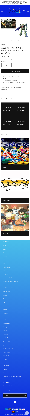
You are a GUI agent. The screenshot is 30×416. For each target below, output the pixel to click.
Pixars (4, 264)
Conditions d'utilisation (9, 278)
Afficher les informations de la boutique (14, 83)
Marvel (4, 253)
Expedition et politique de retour (12, 377)
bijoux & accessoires (8, 345)
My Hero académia (8, 306)
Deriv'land (8, 414)
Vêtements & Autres (8, 349)
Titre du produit (7, 108)
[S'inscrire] (25, 395)
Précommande (6, 323)
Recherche (5, 274)
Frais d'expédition (11, 59)
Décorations (6, 334)
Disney (4, 167)
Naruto (4, 299)
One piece (5, 310)
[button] (2, 11)
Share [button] (4, 93)
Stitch (4, 302)
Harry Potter (6, 292)
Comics (5, 256)
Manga (4, 233)
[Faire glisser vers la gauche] (11, 40)
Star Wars (5, 260)
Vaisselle (5, 331)
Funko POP (6, 200)
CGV (4, 373)
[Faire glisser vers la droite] (18, 40)
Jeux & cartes (6, 341)
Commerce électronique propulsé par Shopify (18, 414)
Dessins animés (7, 267)
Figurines (5, 338)
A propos (5, 369)
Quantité (3, 62)
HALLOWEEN (6, 352)
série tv (5, 271)
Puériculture (6, 356)
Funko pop (5, 327)
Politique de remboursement (10, 282)
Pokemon (5, 295)
